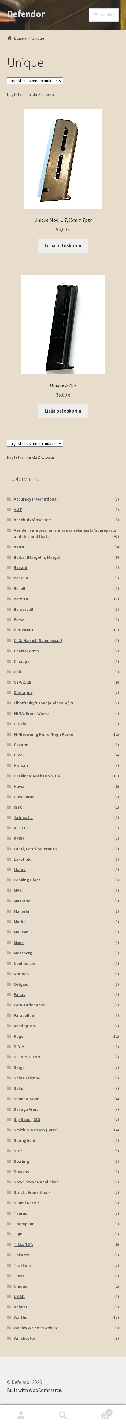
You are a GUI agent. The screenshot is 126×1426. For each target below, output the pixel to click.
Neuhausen (24, 963)
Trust (19, 1276)
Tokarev (21, 1255)
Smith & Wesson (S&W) (36, 1130)
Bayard (20, 567)
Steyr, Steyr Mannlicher (36, 1182)
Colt (18, 672)
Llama (20, 869)
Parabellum (24, 1015)
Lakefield (22, 859)
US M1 (19, 1296)
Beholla (21, 578)
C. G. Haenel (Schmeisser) (38, 640)
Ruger (19, 1036)
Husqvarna (24, 797)
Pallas (19, 994)
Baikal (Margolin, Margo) (37, 557)
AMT (18, 509)
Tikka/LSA (23, 1244)
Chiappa (22, 661)
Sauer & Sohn (26, 1099)
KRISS (19, 838)
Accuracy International (36, 499)
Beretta (21, 599)
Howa (19, 786)
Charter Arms (26, 651)
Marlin (20, 921)
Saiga (19, 1067)
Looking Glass (27, 880)
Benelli (20, 588)
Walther (21, 1317)
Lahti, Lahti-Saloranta (35, 849)
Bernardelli (24, 609)
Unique (20, 1286)
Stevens (21, 1171)
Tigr (18, 1234)
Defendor (26, 14)
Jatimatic (23, 817)
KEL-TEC (21, 828)
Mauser (21, 932)
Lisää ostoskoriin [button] (63, 245)
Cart (97, 1410)
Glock (19, 755)
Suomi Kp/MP (26, 1203)
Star (18, 1151)
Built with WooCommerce (34, 1390)
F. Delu (20, 724)
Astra (19, 547)
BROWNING (24, 630)
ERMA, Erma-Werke (31, 713)
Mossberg (23, 953)
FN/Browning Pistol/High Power (43, 734)
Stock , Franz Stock (32, 1192)
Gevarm (21, 744)
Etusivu (20, 38)
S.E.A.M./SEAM (27, 1057)
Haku (63, 1415)
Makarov (22, 901)
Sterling (21, 1161)
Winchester (24, 1338)
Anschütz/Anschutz (32, 519)
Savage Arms (26, 1109)
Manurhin (23, 911)
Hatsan (21, 765)
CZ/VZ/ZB (22, 682)
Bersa (19, 619)
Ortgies (21, 984)
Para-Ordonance (29, 1005)
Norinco (21, 974)
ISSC (18, 807)
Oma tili (21, 1415)
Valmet (21, 1307)
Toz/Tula (22, 1265)
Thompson (24, 1224)
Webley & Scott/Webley (36, 1328)
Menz (19, 942)
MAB (18, 890)
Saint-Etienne (27, 1078)
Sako (18, 1088)
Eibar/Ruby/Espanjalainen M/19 (43, 703)
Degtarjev (23, 692)
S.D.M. (20, 1046)
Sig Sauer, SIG (27, 1119)
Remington (24, 1026)
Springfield (24, 1140)
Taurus (20, 1213)
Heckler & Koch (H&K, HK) (38, 776)
